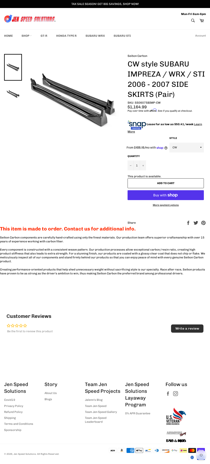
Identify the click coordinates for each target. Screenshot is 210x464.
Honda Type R (66, 36)
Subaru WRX (95, 36)
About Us (51, 393)
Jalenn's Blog (94, 400)
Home (8, 36)
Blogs (48, 399)
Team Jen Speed (95, 406)
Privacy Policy (13, 406)
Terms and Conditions (18, 424)
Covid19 (9, 400)
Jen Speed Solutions (25, 454)
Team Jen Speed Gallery (101, 412)
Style (173, 138)
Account (200, 35)
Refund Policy (13, 412)
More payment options (166, 205)
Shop (26, 36)
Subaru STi (122, 36)
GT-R (44, 36)
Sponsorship (12, 430)
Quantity (134, 156)
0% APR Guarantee (137, 413)
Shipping (10, 418)
